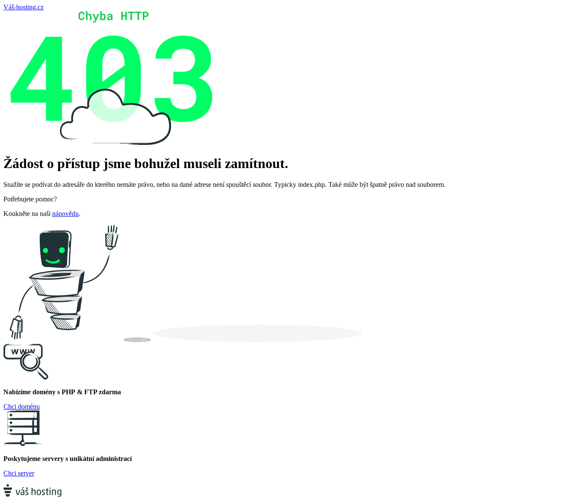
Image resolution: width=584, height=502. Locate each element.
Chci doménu (21, 406)
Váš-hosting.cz (23, 7)
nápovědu (65, 213)
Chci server (18, 473)
